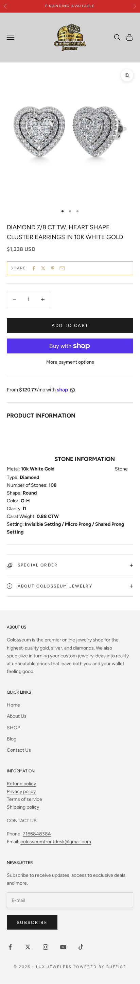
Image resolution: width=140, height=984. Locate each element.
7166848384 (37, 834)
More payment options (70, 362)
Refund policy (21, 784)
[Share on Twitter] (43, 268)
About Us (17, 716)
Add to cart (70, 325)
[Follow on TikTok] (80, 947)
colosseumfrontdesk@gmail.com (55, 842)
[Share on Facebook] (33, 268)
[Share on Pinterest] (52, 268)
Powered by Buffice (99, 967)
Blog (11, 739)
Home (13, 705)
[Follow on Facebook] (10, 947)
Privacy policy (21, 791)
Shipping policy (23, 807)
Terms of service (24, 799)
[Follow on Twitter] (27, 947)
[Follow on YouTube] (63, 947)
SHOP (13, 728)
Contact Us (19, 750)
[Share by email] (62, 268)
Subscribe (32, 922)
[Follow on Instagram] (45, 947)
